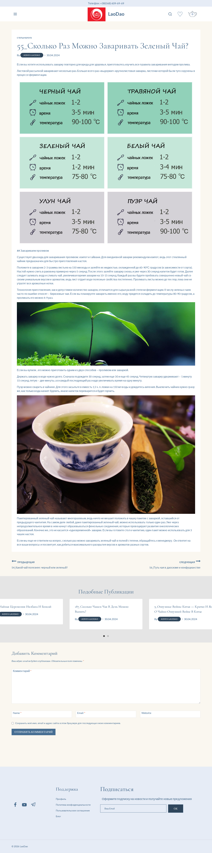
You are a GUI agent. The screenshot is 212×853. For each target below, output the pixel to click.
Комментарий (22, 670)
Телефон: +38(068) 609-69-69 (106, 3)
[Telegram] (33, 804)
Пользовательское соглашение (73, 810)
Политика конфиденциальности (73, 804)
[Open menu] (15, 14)
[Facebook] (15, 804)
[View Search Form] (170, 14)
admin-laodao (32, 55)
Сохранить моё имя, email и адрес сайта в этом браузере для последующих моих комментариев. (68, 723)
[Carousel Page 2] (108, 636)
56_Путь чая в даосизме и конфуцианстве (174, 565)
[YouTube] (24, 804)
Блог (58, 816)
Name (17, 712)
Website (146, 712)
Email (81, 712)
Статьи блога (24, 38)
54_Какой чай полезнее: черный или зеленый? (40, 565)
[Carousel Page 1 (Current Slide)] (104, 636)
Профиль (61, 798)
